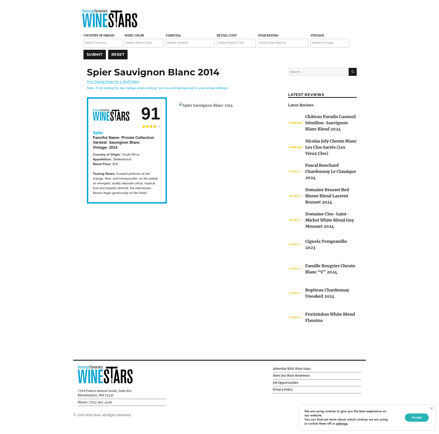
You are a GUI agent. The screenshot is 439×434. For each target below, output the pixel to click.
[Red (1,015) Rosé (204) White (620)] (144, 43)
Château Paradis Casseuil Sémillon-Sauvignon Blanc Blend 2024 (330, 123)
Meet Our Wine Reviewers (291, 376)
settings (342, 424)
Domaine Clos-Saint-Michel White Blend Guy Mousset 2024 (329, 220)
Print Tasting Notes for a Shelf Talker (113, 81)
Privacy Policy (283, 390)
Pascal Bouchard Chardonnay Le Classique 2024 (330, 171)
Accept (417, 417)
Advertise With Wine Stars (292, 369)
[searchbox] (103, 42)
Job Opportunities (285, 383)
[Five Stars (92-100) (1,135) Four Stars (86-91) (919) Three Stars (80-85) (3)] (283, 43)
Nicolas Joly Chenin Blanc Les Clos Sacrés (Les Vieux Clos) (331, 147)
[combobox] (102, 43)
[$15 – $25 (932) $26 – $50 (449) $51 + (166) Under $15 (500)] (236, 43)
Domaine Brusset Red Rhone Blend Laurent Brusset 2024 (327, 196)
